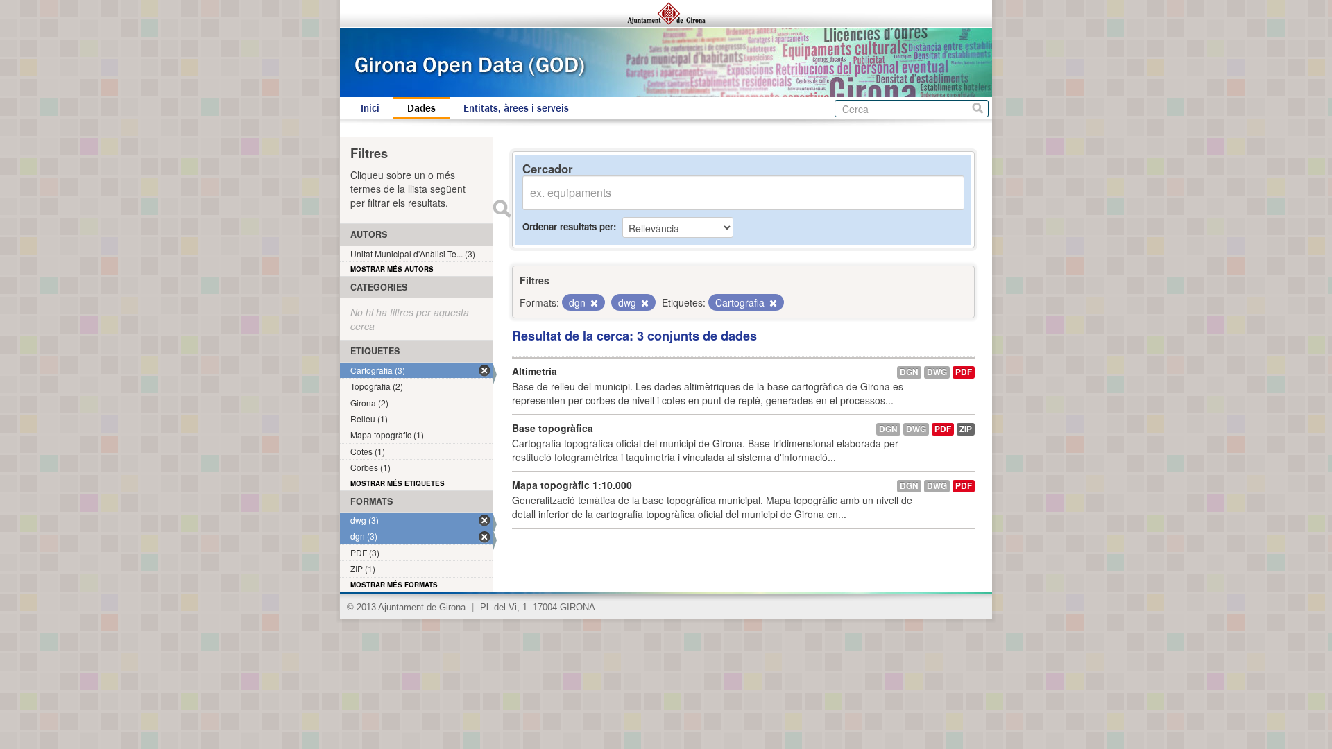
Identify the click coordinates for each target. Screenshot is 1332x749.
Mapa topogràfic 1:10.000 (572, 485)
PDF (963, 372)
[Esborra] (593, 303)
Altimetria (534, 371)
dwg (937, 372)
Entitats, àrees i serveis (516, 108)
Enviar (501, 208)
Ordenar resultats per (567, 226)
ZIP (965, 429)
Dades (421, 108)
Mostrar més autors (392, 269)
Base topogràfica (552, 428)
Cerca (978, 108)
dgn (909, 372)
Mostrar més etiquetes (397, 483)
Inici (370, 108)
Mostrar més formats (394, 584)
